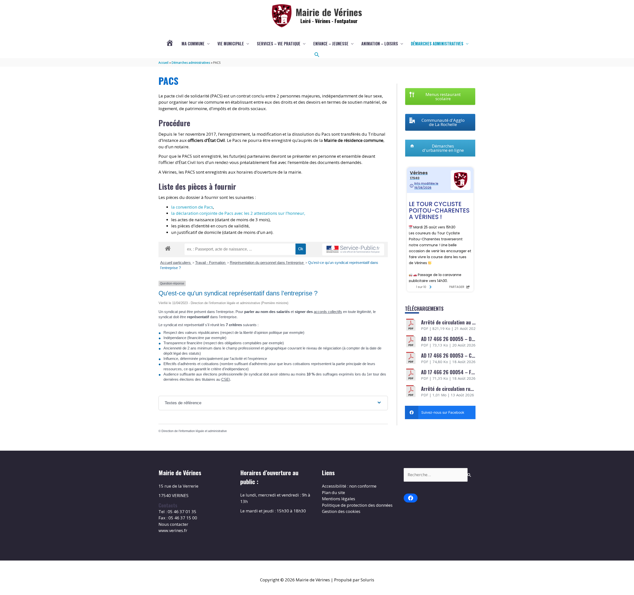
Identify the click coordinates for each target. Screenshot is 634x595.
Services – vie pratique (278, 44)
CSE (225, 379)
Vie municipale (230, 44)
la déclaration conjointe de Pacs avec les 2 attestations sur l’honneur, (238, 213)
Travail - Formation (210, 262)
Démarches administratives (437, 44)
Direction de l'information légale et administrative (194, 431)
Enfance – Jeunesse (330, 44)
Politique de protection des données (357, 505)
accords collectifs (328, 312)
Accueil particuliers (176, 262)
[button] (317, 55)
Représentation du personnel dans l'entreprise (267, 262)
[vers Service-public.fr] (353, 250)
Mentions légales (338, 498)
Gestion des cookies (341, 511)
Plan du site (333, 492)
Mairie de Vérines (329, 12)
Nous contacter (173, 524)
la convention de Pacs (192, 207)
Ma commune (193, 44)
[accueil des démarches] (167, 247)
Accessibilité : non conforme (349, 486)
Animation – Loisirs (379, 44)
